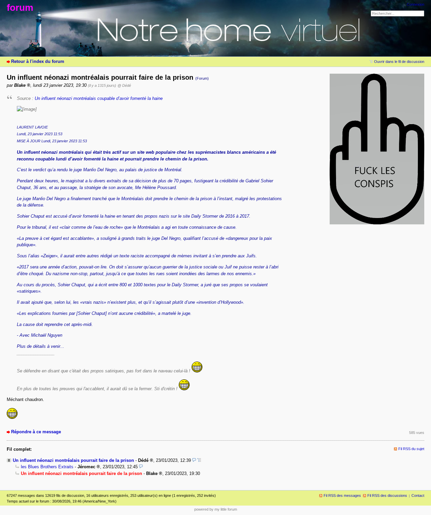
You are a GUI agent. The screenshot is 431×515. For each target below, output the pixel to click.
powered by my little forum (215, 509)
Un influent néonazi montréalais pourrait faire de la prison (73, 460)
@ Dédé (124, 85)
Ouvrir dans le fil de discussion (399, 62)
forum (20, 7)
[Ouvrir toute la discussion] (199, 460)
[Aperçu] (194, 460)
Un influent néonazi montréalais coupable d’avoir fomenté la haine (99, 98)
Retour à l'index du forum (37, 61)
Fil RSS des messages (342, 495)
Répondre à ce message (36, 431)
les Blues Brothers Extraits (47, 466)
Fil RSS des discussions (387, 495)
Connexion (415, 4)
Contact (417, 495)
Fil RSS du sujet (411, 449)
